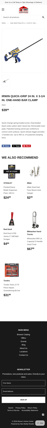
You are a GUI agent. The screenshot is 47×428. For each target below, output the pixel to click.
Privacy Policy (20, 408)
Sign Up (23, 400)
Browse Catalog (23, 334)
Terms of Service (13, 410)
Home (4, 23)
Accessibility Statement (30, 410)
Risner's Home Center (26, 421)
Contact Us (23, 355)
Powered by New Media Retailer (22, 424)
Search (10, 408)
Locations (23, 352)
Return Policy (32, 408)
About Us (23, 348)
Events (23, 341)
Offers (23, 338)
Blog (23, 345)
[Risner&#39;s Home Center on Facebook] (43, 415)
